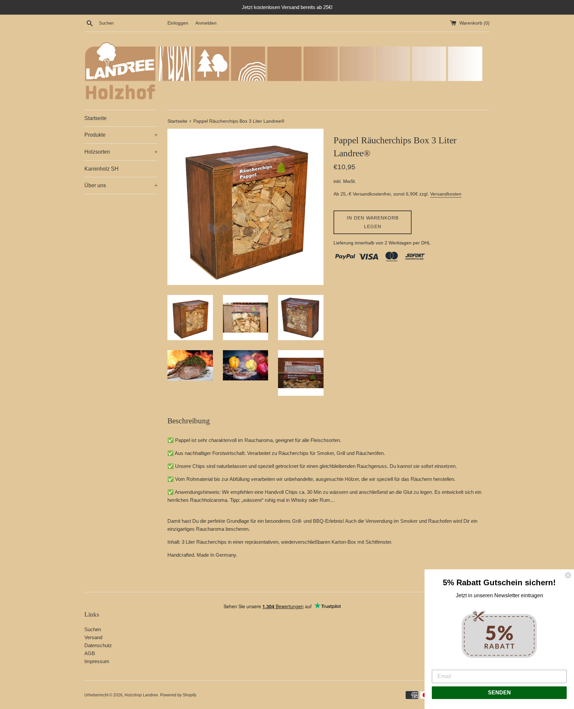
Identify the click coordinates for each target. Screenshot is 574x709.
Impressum (96, 661)
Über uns (120, 185)
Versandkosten (445, 194)
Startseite (95, 118)
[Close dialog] (568, 575)
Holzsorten (120, 152)
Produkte (120, 135)
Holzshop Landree (141, 695)
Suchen (92, 629)
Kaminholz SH (101, 169)
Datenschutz (98, 645)
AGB (89, 653)
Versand (93, 637)
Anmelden (206, 23)
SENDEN (499, 692)
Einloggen (177, 23)
